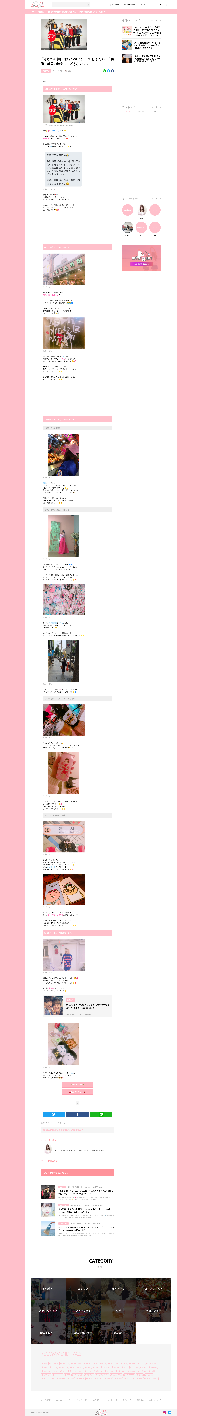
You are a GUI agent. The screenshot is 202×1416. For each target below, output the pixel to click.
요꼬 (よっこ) (54, 130)
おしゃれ (150, 1375)
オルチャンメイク (78, 1367)
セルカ (141, 1375)
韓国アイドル (114, 1363)
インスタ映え (78, 1375)
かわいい (135, 1367)
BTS (64, 1371)
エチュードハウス (49, 1379)
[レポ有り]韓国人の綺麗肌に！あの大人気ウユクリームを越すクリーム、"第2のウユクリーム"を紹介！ (86, 1210)
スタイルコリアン (103, 1375)
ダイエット (47, 1375)
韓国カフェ (99, 1371)
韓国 (45, 1363)
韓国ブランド (122, 1371)
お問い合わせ (154, 1400)
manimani (87, 1187)
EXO (145, 1371)
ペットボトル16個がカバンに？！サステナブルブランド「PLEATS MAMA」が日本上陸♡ (86, 1229)
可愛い (144, 1367)
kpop (45, 1367)
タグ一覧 (95, 1400)
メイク (125, 1363)
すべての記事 (114, 4)
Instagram (154, 1367)
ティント (79, 1371)
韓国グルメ (90, 1375)
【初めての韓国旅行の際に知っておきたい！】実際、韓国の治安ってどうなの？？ (76, 12)
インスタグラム (117, 1375)
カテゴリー (144, 4)
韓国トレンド (48, 1333)
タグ (154, 4)
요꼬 (69, 71)
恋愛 (118, 1311)
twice (89, 1367)
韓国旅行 (41, 12)
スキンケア (110, 1371)
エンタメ (62, 1187)
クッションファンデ (152, 1379)
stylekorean (58, 1375)
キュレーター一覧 (110, 1400)
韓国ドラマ (106, 1367)
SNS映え (48, 1288)
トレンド (54, 1367)
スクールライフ (48, 1311)
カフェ (126, 1367)
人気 (97, 1367)
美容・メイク (63, 1205)
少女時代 (109, 1379)
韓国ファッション (101, 1363)
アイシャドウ (130, 1379)
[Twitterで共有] (108, 70)
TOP (32, 12)
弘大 (140, 1379)
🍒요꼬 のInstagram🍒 (77, 1092)
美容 (71, 1371)
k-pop (133, 1363)
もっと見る (155, 20)
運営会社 (126, 1400)
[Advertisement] (58, 227)
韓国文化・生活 (83, 1333)
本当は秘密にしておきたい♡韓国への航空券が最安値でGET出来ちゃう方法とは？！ (88, 1006)
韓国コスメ (66, 1363)
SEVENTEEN (130, 1375)
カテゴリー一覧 (81, 1400)
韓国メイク (65, 1367)
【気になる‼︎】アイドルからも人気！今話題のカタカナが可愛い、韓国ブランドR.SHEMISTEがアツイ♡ (86, 1192)
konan (87, 1223)
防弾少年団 (62, 1379)
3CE (68, 1375)
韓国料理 (81, 1379)
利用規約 (140, 1400)
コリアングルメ (154, 1288)
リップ (89, 1371)
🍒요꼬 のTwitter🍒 (77, 1084)
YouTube (99, 1379)
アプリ (72, 1379)
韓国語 (153, 1371)
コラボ (90, 1379)
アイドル (116, 1367)
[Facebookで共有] (112, 70)
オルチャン (118, 1288)
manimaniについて (129, 4)
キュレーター (164, 4)
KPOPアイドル (134, 1371)
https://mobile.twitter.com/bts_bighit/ (55, 49)
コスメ (142, 1363)
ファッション (63, 1223)
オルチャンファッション (51, 1371)
